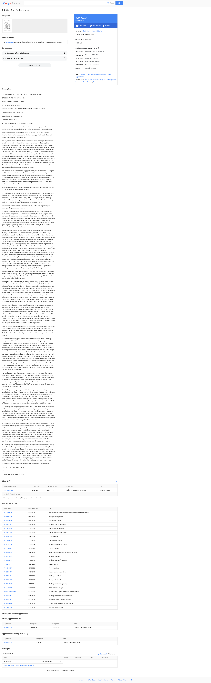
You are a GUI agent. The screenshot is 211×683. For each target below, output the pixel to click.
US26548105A (8, 627)
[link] (33, 42)
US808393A (7, 524)
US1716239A (8, 607)
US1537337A (8, 532)
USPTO (87, 80)
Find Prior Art (96, 25)
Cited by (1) (82, 74)
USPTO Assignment (109, 80)
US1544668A (8, 603)
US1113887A (8, 528)
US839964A (7, 576)
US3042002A (8, 520)
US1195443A (8, 580)
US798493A (7, 548)
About (81, 680)
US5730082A (8, 513)
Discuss (95, 82)
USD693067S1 (8, 490)
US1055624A (8, 560)
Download (103, 654)
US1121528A (8, 584)
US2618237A (8, 516)
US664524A (7, 599)
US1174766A (8, 540)
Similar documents (93, 74)
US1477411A (8, 588)
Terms (113, 680)
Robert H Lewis (86, 31)
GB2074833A (8, 552)
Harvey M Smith (97, 31)
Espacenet (78, 82)
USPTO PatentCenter (96, 80)
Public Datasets (103, 680)
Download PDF (83, 25)
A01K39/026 (10, 42)
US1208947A (8, 572)
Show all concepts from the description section (19, 665)
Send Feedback (90, 680)
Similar (107, 25)
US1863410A (8, 544)
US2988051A (8, 536)
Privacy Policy (122, 680)
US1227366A (8, 556)
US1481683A (8, 568)
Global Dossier (87, 82)
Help (131, 680)
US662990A (7, 564)
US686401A (7, 595)
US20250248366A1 (10, 592)
